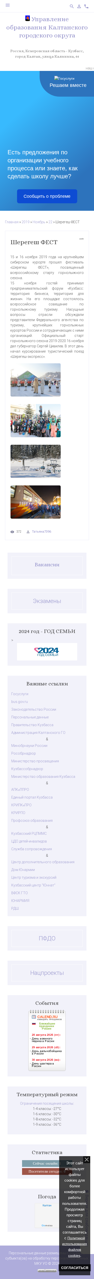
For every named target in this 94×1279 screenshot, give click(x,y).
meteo (47, 1225)
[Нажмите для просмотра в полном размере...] (47, 380)
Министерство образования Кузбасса (43, 777)
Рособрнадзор (23, 753)
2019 (26, 222)
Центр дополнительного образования (42, 862)
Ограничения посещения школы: (47, 1103)
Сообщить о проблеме (47, 196)
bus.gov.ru (19, 702)
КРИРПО (18, 813)
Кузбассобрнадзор (27, 769)
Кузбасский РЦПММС (29, 834)
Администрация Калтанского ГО (38, 733)
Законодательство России (33, 709)
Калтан (47, 1205)
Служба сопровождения (31, 849)
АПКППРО (20, 790)
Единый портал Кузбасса (32, 797)
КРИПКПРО (21, 805)
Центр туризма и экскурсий (33, 877)
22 (50, 222)
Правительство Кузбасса (32, 725)
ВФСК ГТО (19, 893)
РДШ (15, 908)
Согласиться (74, 1268)
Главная (12, 222)
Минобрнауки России (29, 746)
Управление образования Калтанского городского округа (47, 27)
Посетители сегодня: (47, 1171)
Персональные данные (30, 717)
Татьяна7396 (41, 531)
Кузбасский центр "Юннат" (33, 885)
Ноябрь (39, 222)
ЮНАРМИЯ (20, 901)
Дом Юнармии (23, 870)
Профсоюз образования (32, 821)
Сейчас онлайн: (47, 1163)
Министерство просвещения (35, 761)
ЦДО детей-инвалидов (29, 841)
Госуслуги (19, 694)
